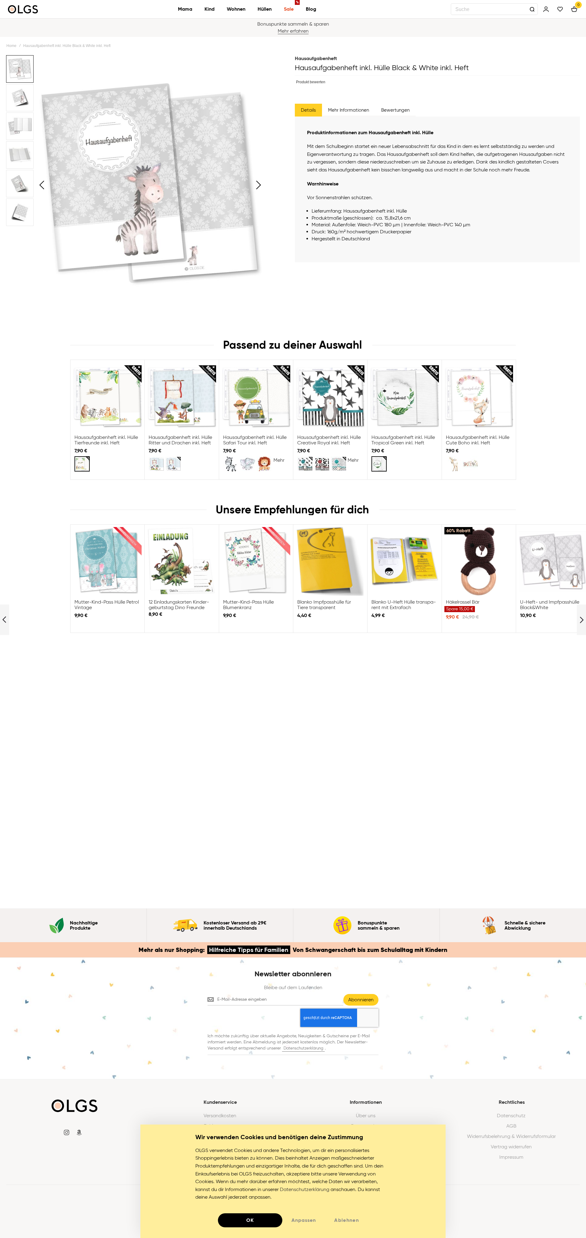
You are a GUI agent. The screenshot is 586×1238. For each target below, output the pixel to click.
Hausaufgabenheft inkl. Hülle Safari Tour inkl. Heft (256, 396)
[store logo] (23, 9)
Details (308, 110)
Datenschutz (511, 1115)
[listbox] (108, 464)
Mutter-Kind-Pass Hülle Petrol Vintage (107, 561)
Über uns (365, 1115)
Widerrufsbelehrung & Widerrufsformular (511, 1136)
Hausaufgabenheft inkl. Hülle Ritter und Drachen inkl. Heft (181, 396)
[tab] (308, 110)
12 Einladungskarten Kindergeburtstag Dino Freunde (181, 561)
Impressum (511, 1157)
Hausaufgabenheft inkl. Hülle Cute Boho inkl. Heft (478, 396)
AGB (511, 1126)
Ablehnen (346, 1220)
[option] (82, 464)
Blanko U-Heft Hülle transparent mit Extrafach (404, 561)
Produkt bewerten (310, 82)
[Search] (532, 9)
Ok (250, 1220)
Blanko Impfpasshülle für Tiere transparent (330, 561)
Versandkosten (220, 1115)
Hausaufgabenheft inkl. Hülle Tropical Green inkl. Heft (404, 396)
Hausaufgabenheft (316, 58)
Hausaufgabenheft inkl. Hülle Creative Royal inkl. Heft (330, 396)
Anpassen (303, 1220)
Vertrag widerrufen (511, 1147)
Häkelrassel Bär (478, 561)
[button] (41, 185)
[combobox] (494, 9)
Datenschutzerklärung (303, 1048)
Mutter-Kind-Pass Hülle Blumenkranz (256, 561)
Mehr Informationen (348, 110)
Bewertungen (395, 110)
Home (11, 46)
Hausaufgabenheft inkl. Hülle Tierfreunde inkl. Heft (107, 396)
